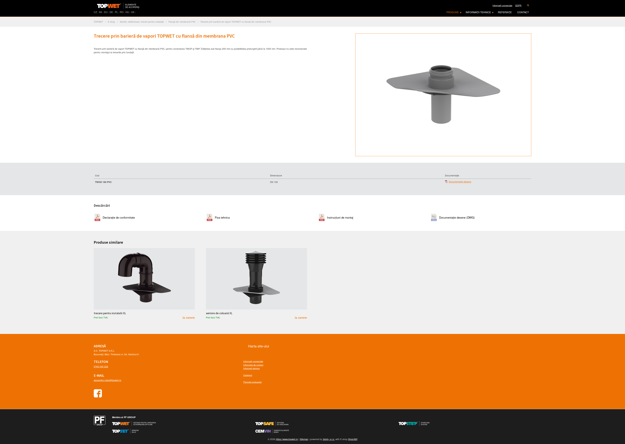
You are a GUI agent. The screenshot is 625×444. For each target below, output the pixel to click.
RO (122, 12)
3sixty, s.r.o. (329, 439)
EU (106, 12)
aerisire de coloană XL (219, 313)
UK (132, 12)
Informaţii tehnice (478, 12)
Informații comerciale (253, 361)
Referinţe (505, 12)
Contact (523, 12)
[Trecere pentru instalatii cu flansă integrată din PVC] (144, 278)
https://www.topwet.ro (287, 439)
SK (100, 12)
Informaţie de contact (253, 364)
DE (111, 12)
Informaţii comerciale (502, 5)
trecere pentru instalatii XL (110, 313)
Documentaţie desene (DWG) (457, 217)
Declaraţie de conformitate (119, 217)
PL (116, 12)
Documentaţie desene (460, 181)
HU (127, 12)
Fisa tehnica (222, 217)
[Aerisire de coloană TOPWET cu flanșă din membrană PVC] (256, 278)
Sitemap (304, 439)
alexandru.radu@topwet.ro (107, 380)
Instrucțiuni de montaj (340, 217)
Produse (452, 12)
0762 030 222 (101, 366)
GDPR (518, 5)
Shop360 (352, 439)
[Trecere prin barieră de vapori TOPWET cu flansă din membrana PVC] (443, 94)
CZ (95, 12)
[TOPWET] (118, 5)
